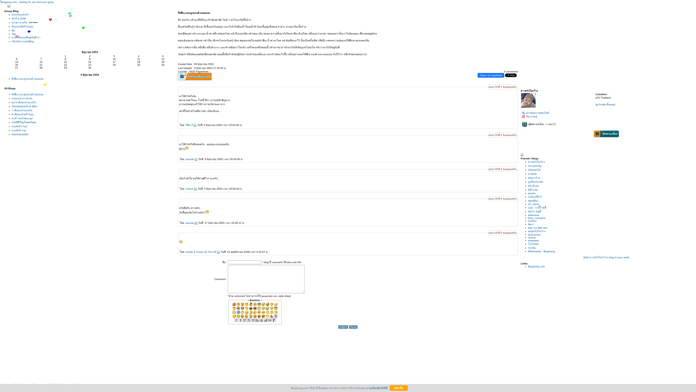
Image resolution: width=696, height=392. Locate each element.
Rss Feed (531, 116)
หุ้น (13, 30)
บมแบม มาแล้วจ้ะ (22, 98)
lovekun (532, 220)
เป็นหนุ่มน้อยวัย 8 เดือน (24, 106)
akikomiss (533, 215)
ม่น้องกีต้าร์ (535, 196)
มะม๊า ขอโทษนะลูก (22, 118)
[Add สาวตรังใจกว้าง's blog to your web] (606, 257)
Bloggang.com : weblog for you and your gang (27, 2)
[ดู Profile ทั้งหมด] (605, 104)
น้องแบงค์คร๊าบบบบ (22, 26)
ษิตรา (531, 224)
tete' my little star (537, 227)
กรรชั (532, 247)
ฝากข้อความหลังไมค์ (537, 112)
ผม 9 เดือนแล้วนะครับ (24, 102)
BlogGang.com (536, 266)
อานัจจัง (532, 173)
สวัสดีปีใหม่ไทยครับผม (24, 122)
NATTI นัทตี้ (534, 211)
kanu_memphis (537, 218)
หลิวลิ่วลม (533, 185)
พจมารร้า (534, 177)
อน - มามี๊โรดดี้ (537, 207)
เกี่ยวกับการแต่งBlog (23, 41)
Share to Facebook (491, 75)
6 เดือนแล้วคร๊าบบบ (23, 114)
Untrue (190, 188)
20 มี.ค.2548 (19, 18)
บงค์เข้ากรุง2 (20, 126)
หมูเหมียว (533, 200)
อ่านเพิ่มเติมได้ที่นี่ (377, 387)
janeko (532, 193)
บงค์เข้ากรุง (19, 130)
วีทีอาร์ (190, 125)
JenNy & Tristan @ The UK (201, 251)
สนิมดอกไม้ (534, 169)
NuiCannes (534, 234)
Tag (14, 33)
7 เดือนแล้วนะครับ (22, 110)
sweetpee (533, 240)
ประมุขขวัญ (534, 165)
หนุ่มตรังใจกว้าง (537, 231)
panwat (190, 159)
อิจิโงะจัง (533, 189)
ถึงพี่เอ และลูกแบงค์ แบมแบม (28, 78)
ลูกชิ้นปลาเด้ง (535, 181)
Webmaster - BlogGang (541, 251)
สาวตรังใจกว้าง (536, 161)
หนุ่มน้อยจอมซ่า (20, 134)
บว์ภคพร (533, 243)
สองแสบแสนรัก (20, 14)
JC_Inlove (533, 204)
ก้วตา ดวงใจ (19, 22)
